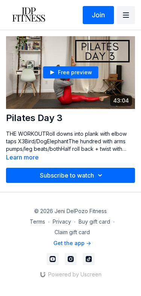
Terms (37, 221)
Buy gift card (94, 221)
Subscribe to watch (67, 175)
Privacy (62, 221)
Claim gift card (72, 232)
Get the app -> (72, 243)
